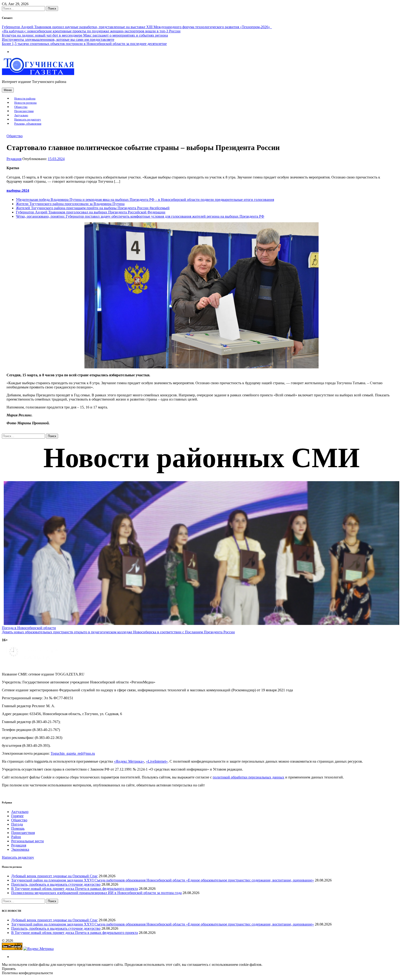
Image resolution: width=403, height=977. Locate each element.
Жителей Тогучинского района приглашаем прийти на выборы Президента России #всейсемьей (93, 208)
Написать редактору (27, 119)
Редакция (14, 159)
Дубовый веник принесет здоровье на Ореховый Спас (54, 876)
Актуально (21, 115)
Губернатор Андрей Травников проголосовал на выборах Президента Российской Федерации (90, 212)
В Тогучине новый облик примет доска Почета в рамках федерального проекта (74, 889)
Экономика (20, 849)
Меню (8, 90)
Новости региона (25, 102)
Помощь (17, 828)
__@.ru (73, 753)
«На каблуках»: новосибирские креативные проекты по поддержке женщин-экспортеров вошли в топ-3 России (91, 31)
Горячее (17, 816)
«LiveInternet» (157, 761)
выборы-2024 (18, 190)
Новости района (24, 98)
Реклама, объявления (27, 123)
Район (16, 837)
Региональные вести (27, 841)
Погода (17, 824)
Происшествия (24, 111)
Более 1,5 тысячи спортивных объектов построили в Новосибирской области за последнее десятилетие (84, 44)
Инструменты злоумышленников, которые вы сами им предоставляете (58, 39)
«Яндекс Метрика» (129, 761)
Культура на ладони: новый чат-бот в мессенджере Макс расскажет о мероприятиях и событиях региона (85, 35)
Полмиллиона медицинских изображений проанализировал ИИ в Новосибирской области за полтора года (96, 893)
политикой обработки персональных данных (248, 777)
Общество (21, 107)
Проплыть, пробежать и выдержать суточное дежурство (56, 884)
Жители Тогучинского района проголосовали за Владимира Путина (70, 204)
